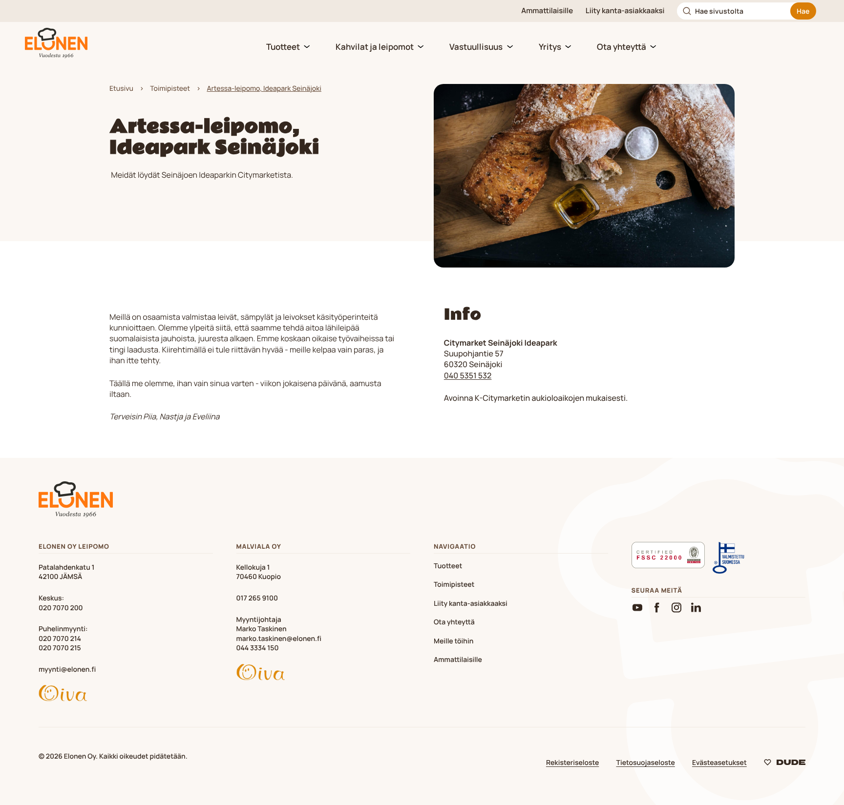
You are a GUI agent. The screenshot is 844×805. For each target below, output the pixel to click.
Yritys (550, 46)
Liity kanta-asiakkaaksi (625, 10)
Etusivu (121, 88)
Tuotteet (283, 46)
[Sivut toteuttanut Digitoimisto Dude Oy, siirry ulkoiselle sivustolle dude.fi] (784, 764)
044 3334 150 (257, 648)
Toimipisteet (170, 88)
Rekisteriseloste (572, 762)
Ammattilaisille (547, 10)
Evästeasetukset (719, 762)
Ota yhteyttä (621, 46)
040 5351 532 (468, 375)
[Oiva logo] (126, 694)
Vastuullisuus (476, 46)
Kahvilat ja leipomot (375, 46)
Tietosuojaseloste (645, 762)
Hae (803, 11)
